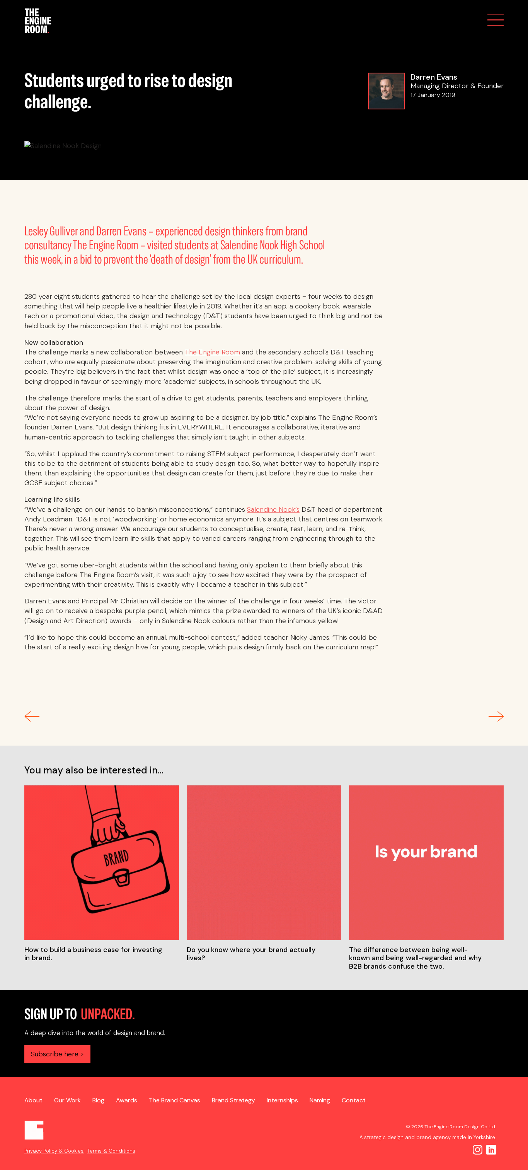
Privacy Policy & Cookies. (54, 1151)
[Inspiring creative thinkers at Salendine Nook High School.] (496, 719)
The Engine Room (212, 352)
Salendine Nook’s (273, 509)
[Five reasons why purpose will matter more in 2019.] (31, 719)
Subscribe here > (57, 1054)
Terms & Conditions (111, 1151)
